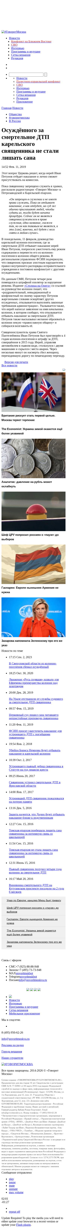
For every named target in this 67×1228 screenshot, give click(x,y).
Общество (15, 114)
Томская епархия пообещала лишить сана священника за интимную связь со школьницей (35, 834)
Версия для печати (16, 362)
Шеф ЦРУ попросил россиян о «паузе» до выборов (33, 909)
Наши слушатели (12, 1057)
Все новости (9, 365)
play (11, 1178)
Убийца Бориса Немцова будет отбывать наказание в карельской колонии (34, 752)
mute (12, 1185)
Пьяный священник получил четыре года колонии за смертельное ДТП (35, 871)
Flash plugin (23, 1224)
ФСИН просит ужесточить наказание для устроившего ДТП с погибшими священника (35, 734)
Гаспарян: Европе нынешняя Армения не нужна (32, 921)
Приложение (24, 101)
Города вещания (11, 1051)
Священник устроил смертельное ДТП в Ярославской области (34, 784)
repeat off (14, 1211)
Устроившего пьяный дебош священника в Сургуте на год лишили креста (36, 768)
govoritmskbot (24, 973)
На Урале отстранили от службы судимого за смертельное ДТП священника (36, 700)
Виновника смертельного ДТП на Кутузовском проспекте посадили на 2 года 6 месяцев (36, 888)
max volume (16, 1192)
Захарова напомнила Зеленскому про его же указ (34, 943)
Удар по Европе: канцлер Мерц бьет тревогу (34, 900)
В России (15, 121)
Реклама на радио (12, 1045)
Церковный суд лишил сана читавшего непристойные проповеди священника (33, 716)
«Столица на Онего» (37, 285)
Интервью (17, 48)
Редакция (17, 58)
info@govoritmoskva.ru (33, 980)
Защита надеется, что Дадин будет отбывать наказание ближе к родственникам (37, 816)
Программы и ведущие (25, 51)
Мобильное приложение (24, 1013)
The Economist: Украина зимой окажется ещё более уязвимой (31, 932)
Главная (6, 108)
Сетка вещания (20, 54)
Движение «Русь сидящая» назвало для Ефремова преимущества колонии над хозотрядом (34, 683)
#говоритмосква (19, 117)
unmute (13, 1189)
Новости (14, 38)
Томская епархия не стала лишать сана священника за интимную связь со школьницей (33, 853)
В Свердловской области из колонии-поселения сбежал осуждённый (33, 665)
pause (12, 1182)
